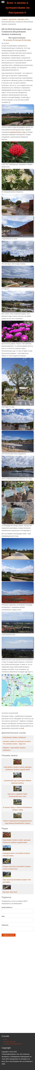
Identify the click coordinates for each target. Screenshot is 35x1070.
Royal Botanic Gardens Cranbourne (14, 737)
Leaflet (23, 705)
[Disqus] (17, 963)
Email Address (7, 907)
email (22, 728)
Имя (3, 916)
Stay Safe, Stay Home (10, 892)
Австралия (12, 19)
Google (31, 705)
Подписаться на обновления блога (13, 1043)
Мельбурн (27, 40)
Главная (4, 19)
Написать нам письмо (10, 1041)
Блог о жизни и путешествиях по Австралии (18, 7)
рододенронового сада (17, 132)
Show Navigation (3, 2)
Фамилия (5, 925)
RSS (6, 1039)
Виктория (18, 40)
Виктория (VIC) (23, 19)
